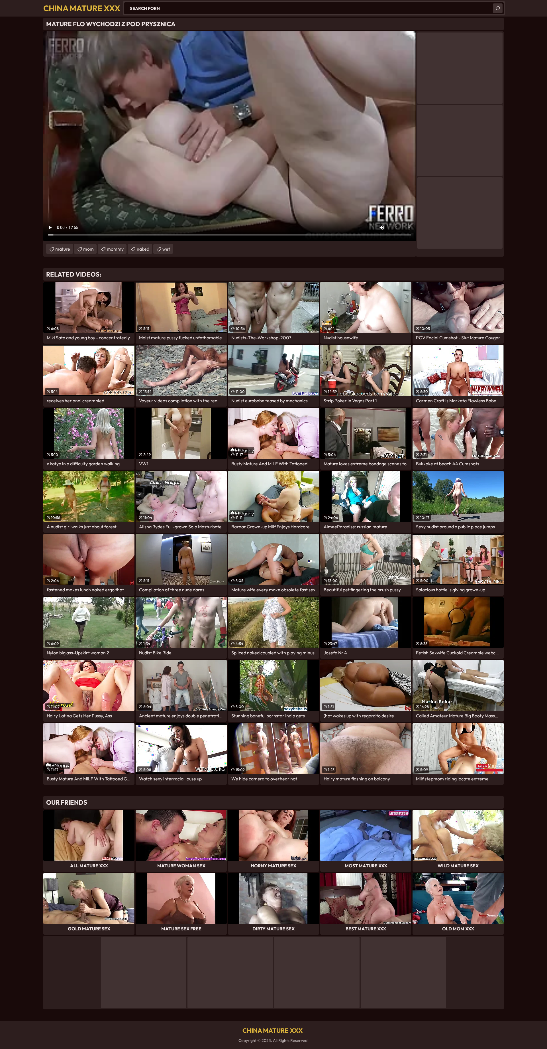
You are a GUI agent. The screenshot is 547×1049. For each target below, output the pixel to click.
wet (166, 249)
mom (88, 249)
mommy (115, 249)
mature (62, 249)
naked (143, 249)
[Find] (498, 8)
